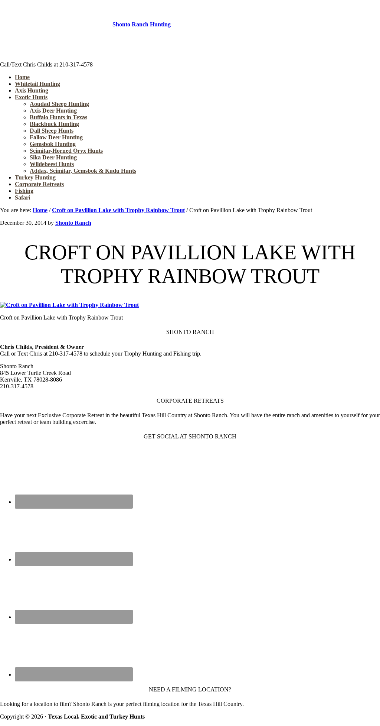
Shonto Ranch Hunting (141, 24)
